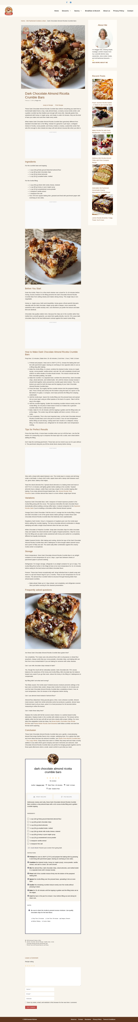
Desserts (65, 11)
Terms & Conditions (109, 1019)
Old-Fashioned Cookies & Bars (36, 21)
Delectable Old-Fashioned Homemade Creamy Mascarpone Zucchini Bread (101, 190)
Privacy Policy (118, 11)
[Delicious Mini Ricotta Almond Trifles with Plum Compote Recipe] (102, 145)
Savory (77, 11)
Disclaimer (88, 1019)
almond (28, 941)
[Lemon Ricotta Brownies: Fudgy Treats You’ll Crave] (102, 204)
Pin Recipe (67, 797)
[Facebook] (66, 2)
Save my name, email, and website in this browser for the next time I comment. (52, 1002)
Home (56, 11)
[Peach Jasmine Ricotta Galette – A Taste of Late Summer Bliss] (102, 89)
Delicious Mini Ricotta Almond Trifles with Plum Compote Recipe (101, 160)
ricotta (52, 941)
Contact (130, 11)
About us (106, 11)
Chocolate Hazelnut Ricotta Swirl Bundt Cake (37, 943)
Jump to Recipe (48, 105)
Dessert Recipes (40, 941)
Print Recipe (59, 105)
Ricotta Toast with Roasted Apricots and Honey (38, 945)
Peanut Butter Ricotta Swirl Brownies (45, 723)
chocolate (33, 941)
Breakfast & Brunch (92, 11)
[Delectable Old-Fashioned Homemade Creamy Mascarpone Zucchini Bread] (102, 175)
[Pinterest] (70, 2)
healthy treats (47, 941)
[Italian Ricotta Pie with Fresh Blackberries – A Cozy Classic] (102, 117)
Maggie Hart (40, 785)
